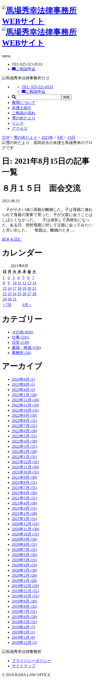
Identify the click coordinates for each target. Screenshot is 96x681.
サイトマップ (23, 666)
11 (19, 283)
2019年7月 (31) (24, 611)
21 (34, 288)
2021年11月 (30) (25, 467)
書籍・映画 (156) (26, 348)
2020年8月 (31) (24, 544)
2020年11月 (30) (25, 529)
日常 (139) (20, 342)
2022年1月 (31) (24, 457)
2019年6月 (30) (24, 617)
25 (19, 294)
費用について (23, 103)
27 (29, 294)
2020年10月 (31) (25, 534)
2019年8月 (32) (24, 606)
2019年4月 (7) (23, 627)
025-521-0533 (37, 87)
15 (5, 288)
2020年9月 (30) (24, 539)
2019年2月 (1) (23, 632)
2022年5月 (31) (24, 436)
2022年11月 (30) (25, 405)
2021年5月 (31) (24, 498)
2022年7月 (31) (24, 426)
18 (19, 288)
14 (34, 283)
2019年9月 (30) (24, 601)
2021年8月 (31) (24, 482)
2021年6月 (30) (24, 493)
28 (34, 294)
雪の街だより (23, 118)
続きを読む (12, 239)
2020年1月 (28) (24, 581)
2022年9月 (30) (24, 415)
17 (14, 288)
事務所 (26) (21, 353)
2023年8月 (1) (23, 384)
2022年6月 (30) (24, 431)
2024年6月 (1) (23, 379)
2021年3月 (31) (24, 508)
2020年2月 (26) (24, 575)
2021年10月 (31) (25, 472)
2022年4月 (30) (24, 441)
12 (24, 283)
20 (29, 288)
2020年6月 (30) (24, 555)
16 (10, 288)
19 (24, 288)
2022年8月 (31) (24, 421)
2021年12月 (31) (25, 462)
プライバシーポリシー (31, 661)
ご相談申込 (25, 69)
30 (10, 299)
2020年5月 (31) (24, 560)
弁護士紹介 (22, 108)
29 (5, 299)
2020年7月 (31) (24, 550)
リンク (18, 123)
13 (29, 283)
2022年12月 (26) (25, 400)
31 (14, 299)
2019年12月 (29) (25, 586)
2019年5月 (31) (24, 622)
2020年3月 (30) (24, 570)
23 (10, 294)
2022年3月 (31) (24, 446)
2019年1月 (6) (23, 637)
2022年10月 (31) (25, 410)
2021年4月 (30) (24, 503)
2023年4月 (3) (23, 390)
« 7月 (7, 305)
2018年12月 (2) (24, 642)
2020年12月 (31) (25, 524)
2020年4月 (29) (24, 565)
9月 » (26, 305)
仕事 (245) (20, 337)
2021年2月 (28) (24, 513)
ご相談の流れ (23, 113)
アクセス (20, 128)
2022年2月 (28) (24, 451)
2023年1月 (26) (24, 395)
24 (14, 294)
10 (14, 283)
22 (5, 294)
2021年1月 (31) (24, 519)
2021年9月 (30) (24, 477)
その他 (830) (22, 332)
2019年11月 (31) (25, 591)
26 (24, 294)
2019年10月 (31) (25, 596)
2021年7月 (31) (24, 488)
